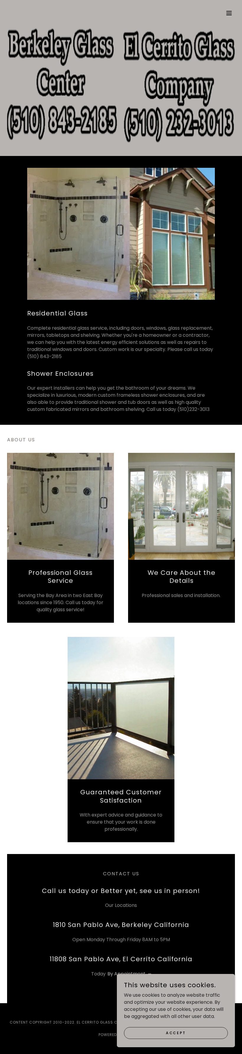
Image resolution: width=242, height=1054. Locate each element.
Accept (176, 1032)
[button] (229, 13)
